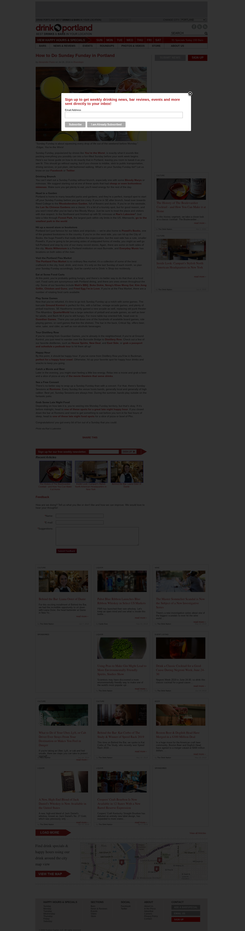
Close (190, 94)
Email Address (73, 110)
